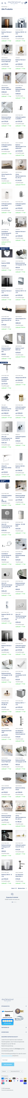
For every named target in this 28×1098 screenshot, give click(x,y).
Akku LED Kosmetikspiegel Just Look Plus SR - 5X (6, 526)
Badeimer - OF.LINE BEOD (20, 525)
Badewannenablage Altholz (20, 788)
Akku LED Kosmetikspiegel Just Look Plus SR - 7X (6, 438)
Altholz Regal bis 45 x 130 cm (6, 175)
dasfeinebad (4, 57)
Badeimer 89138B (5, 263)
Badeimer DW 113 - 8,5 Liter (21, 291)
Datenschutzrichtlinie (6, 1055)
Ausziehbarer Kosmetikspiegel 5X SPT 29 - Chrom (6, 555)
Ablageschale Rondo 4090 (6, 731)
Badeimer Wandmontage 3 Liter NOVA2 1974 (21, 146)
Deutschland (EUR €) (15, 1071)
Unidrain (3, 30)
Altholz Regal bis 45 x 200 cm (21, 319)
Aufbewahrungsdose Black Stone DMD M (21, 646)
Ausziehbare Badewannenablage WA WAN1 (20, 89)
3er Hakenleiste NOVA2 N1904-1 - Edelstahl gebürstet (20, 732)
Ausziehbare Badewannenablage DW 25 (20, 555)
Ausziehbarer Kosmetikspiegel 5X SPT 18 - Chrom (6, 233)
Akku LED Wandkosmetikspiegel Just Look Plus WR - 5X (21, 617)
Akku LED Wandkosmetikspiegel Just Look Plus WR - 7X (6, 586)
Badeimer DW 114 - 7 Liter (20, 703)
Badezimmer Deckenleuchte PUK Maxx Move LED (6, 408)
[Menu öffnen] (2, 3)
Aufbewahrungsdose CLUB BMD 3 (6, 496)
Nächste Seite (21, 888)
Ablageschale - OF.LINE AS (5, 703)
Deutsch (4, 1071)
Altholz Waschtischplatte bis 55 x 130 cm (21, 176)
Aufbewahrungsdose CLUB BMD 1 (21, 204)
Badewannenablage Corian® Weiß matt (6, 60)
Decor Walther (19, 30)
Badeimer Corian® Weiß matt (20, 348)
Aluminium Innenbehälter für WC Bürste (21, 675)
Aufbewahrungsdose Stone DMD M (6, 204)
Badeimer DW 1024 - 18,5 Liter (20, 466)
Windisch (3, 261)
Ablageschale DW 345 (21, 377)
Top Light (3, 405)
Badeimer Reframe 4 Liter (6, 32)
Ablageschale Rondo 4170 (6, 788)
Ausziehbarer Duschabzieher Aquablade (5, 379)
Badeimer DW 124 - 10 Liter (6, 875)
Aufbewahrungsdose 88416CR (21, 437)
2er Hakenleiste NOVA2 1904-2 (19, 875)
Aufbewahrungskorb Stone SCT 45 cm (20, 845)
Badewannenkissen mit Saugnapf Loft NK (21, 263)
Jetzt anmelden (8, 1064)
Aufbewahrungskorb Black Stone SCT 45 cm (6, 320)
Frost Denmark (19, 142)
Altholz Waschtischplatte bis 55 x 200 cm (21, 817)
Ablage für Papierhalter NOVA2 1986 (6, 467)
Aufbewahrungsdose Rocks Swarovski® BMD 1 (21, 408)
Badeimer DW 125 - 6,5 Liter (21, 32)
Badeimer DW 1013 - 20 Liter (6, 615)
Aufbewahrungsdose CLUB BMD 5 (6, 145)
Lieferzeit (3, 40)
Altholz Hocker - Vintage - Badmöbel (6, 88)
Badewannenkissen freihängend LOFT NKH (6, 349)
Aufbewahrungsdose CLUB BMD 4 (21, 117)
